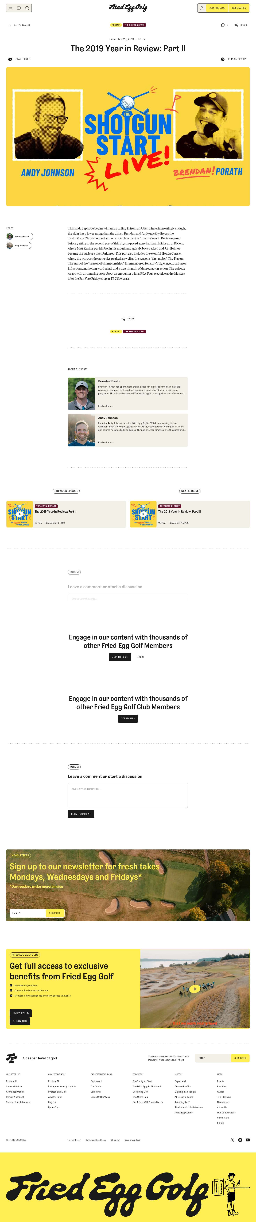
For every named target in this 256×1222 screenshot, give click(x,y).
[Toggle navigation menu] (10, 8)
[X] (232, 1140)
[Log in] (202, 8)
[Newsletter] (19, 8)
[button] (241, 25)
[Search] (27, 8)
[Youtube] (248, 1140)
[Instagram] (240, 1140)
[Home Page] (128, 8)
